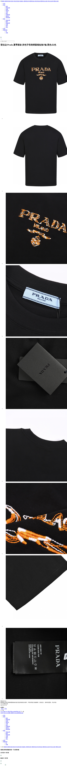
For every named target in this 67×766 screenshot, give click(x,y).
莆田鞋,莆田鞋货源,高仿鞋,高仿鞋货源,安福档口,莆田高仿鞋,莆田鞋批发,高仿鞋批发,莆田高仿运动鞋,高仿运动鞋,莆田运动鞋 (32, 746)
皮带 (4, 28)
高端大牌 (8, 20)
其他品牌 (8, 17)
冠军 (7, 25)
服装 (4, 18)
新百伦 (7, 10)
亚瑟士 (7, 16)
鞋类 (4, 5)
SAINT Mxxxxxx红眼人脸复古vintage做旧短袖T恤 (12, 713)
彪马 (7, 13)
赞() (2, 708)
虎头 (7, 27)
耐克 (7, 6)
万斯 (7, 12)
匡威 (7, 9)
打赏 (5, 708)
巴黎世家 (8, 14)
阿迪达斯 (8, 7)
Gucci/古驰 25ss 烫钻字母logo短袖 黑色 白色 (11, 711)
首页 (4, 3)
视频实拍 (5, 30)
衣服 (7, 32)
